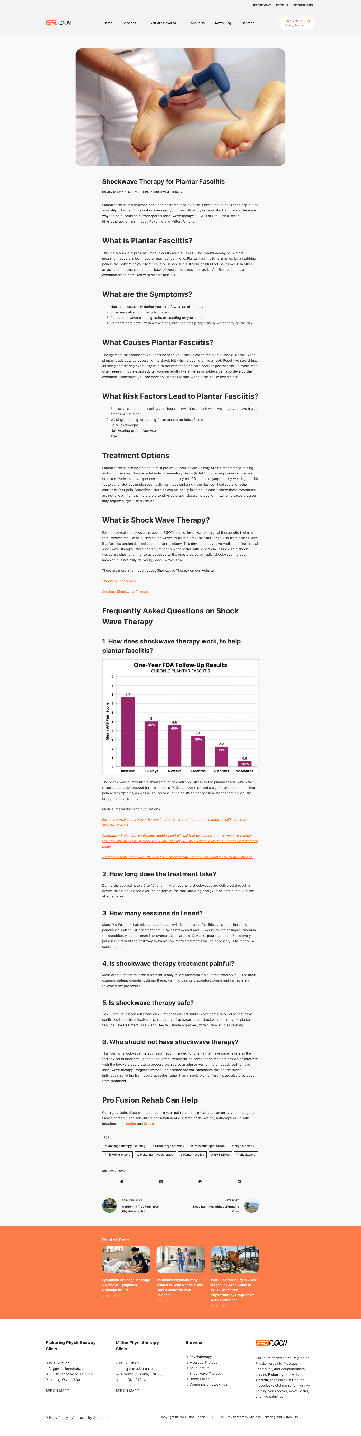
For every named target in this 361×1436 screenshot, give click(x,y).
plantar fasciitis (192, 1154)
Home (107, 23)
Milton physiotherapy (168, 1146)
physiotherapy (243, 1146)
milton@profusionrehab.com (138, 1369)
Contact (248, 23)
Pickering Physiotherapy (155, 1154)
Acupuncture (199, 1368)
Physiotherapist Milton (208, 1146)
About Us (198, 23)
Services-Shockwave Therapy (125, 591)
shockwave (246, 1154)
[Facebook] (121, 1181)
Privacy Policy (57, 1418)
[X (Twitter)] (160, 1181)
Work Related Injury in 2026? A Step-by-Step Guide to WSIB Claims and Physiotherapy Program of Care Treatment (234, 1290)
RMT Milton (220, 1154)
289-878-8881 (127, 1363)
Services (129, 23)
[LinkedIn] (239, 1181)
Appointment (261, 5)
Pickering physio (117, 1154)
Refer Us (282, 5)
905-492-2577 (57, 1363)
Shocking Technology (119, 581)
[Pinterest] (200, 1181)
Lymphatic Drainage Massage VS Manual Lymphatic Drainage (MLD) (126, 1285)
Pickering (128, 1123)
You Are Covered (163, 23)
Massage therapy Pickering (125, 1146)
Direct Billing (303, 5)
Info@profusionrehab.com (66, 1369)
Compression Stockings (208, 1384)
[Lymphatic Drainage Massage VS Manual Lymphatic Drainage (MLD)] (126, 1259)
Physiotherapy (141, 192)
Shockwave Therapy (167, 192)
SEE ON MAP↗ (58, 1390)
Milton (149, 1123)
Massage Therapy (203, 1362)
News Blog (223, 23)
